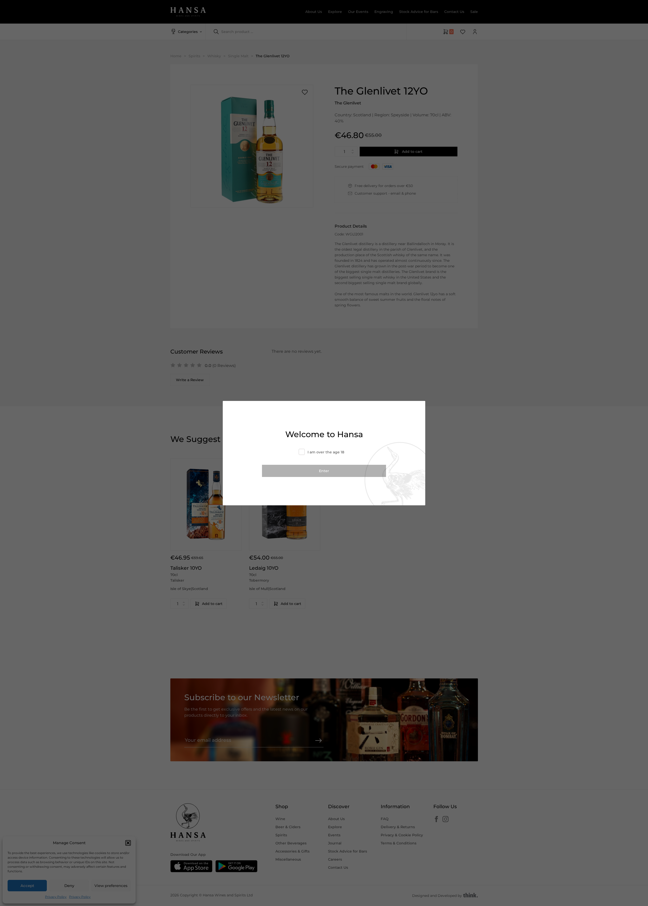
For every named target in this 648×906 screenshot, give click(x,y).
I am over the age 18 (326, 452)
